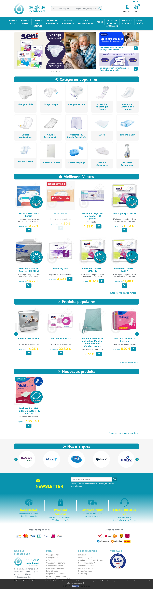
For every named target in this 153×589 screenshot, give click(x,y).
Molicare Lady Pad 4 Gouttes (124, 340)
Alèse (48, 560)
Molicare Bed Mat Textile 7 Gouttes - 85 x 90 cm (28, 411)
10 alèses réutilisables (28, 416)
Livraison (82, 555)
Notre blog (82, 574)
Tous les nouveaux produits (124, 433)
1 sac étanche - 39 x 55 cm (92, 349)
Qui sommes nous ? (86, 563)
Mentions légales (85, 557)
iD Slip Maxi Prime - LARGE (29, 214)
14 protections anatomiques (124, 344)
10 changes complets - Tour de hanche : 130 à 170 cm (124, 220)
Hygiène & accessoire (55, 574)
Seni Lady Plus (60, 268)
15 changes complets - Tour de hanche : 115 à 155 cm (28, 220)
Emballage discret (85, 568)
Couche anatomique (54, 565)
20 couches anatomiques (28, 344)
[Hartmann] (126, 459)
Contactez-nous (85, 571)
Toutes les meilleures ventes (123, 293)
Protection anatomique (56, 576)
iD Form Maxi (60, 213)
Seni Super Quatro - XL (124, 213)
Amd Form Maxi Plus (28, 338)
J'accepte (75, 586)
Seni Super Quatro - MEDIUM (92, 270)
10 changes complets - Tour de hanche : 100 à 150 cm (124, 275)
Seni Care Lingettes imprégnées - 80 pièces (92, 216)
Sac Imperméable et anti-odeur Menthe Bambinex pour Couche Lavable (92, 342)
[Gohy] (101, 459)
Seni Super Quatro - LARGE (124, 270)
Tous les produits (129, 363)
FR (134, 1)
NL (138, 1)
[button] (51, 71)
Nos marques (78, 446)
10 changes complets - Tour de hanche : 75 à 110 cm (92, 275)
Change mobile (52, 557)
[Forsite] (51, 459)
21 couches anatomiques (60, 219)
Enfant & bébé (52, 571)
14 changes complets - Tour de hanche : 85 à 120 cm (28, 275)
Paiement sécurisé (86, 565)
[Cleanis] (26, 459)
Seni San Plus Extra (61, 338)
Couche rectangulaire (55, 568)
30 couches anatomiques (60, 344)
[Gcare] (76, 459)
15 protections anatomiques (60, 274)
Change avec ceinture (55, 563)
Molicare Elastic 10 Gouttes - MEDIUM (28, 270)
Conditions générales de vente (91, 560)
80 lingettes (92, 222)
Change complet (53, 555)
